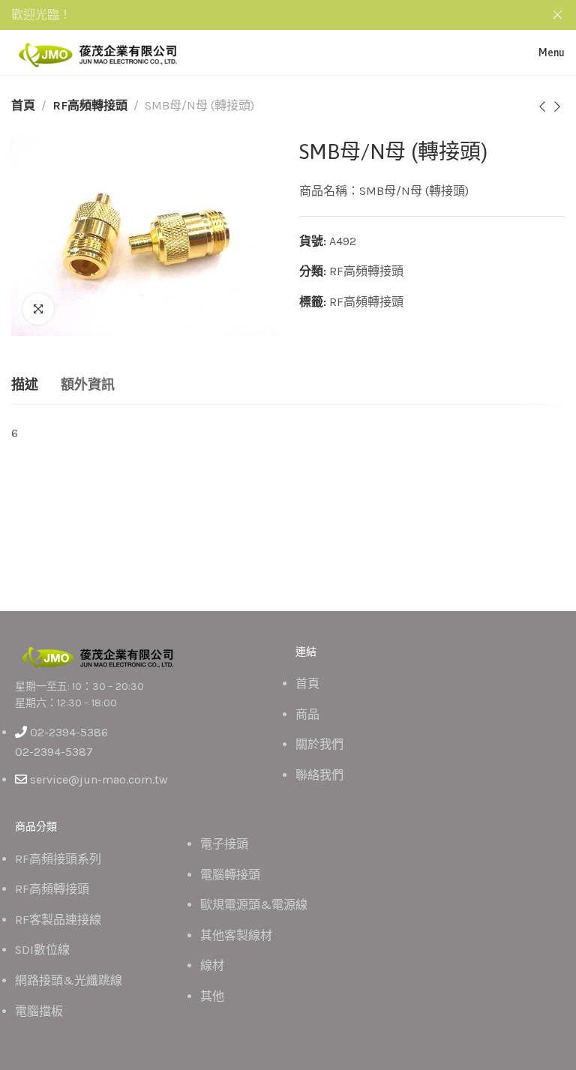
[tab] (25, 385)
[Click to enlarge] (38, 309)
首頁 (23, 105)
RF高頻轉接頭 (90, 105)
